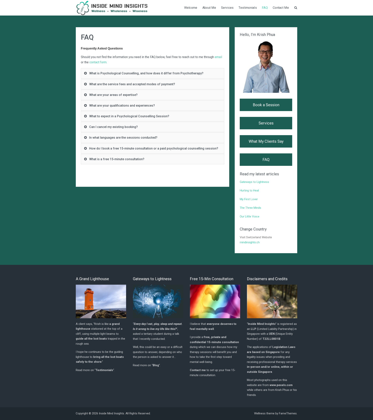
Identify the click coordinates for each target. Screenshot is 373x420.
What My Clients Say (266, 141)
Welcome (190, 8)
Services (227, 8)
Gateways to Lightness (254, 182)
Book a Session (266, 105)
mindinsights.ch (250, 242)
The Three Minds (250, 208)
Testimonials (248, 8)
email (218, 57)
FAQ (265, 8)
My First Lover (249, 199)
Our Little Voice (249, 216)
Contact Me (281, 8)
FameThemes (288, 413)
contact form (97, 62)
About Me (209, 8)
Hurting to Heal (249, 190)
